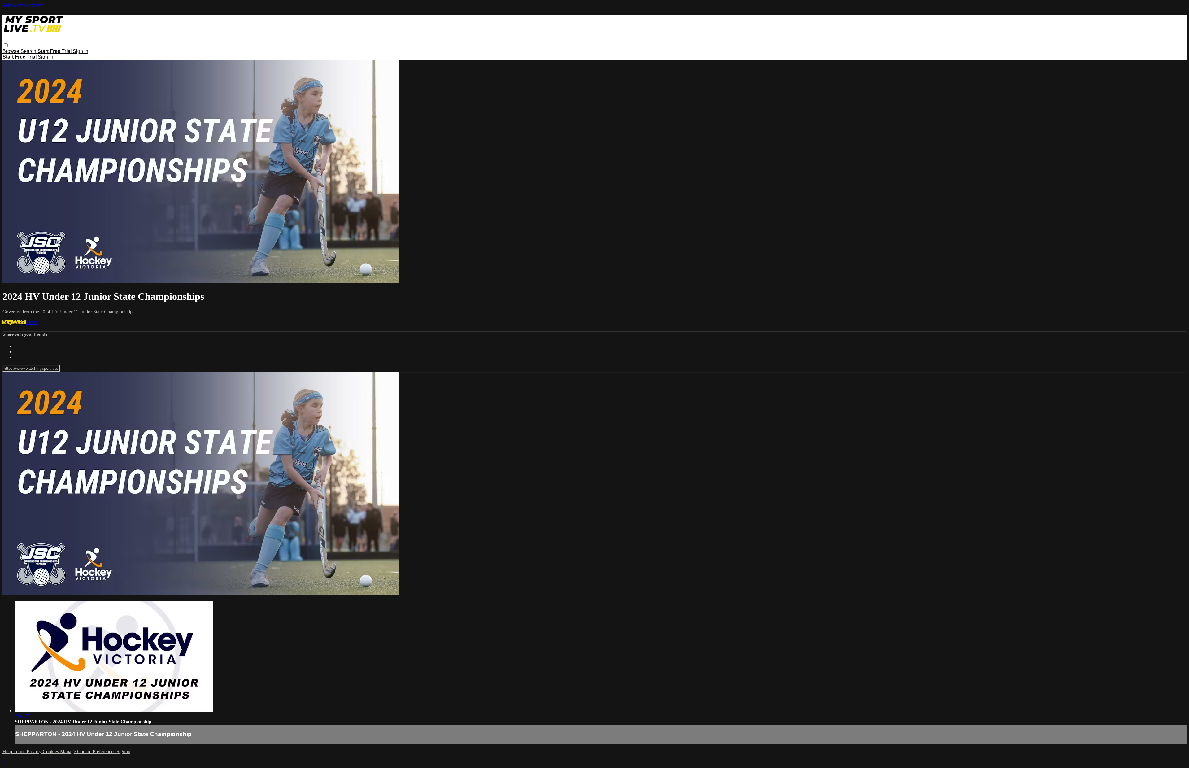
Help (7, 751)
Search (28, 51)
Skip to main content (22, 5)
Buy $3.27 (14, 322)
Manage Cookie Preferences (88, 751)
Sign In (45, 56)
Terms (20, 751)
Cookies (51, 751)
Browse (11, 51)
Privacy (35, 751)
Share (31, 322)
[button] (6, 45)
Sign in (80, 51)
